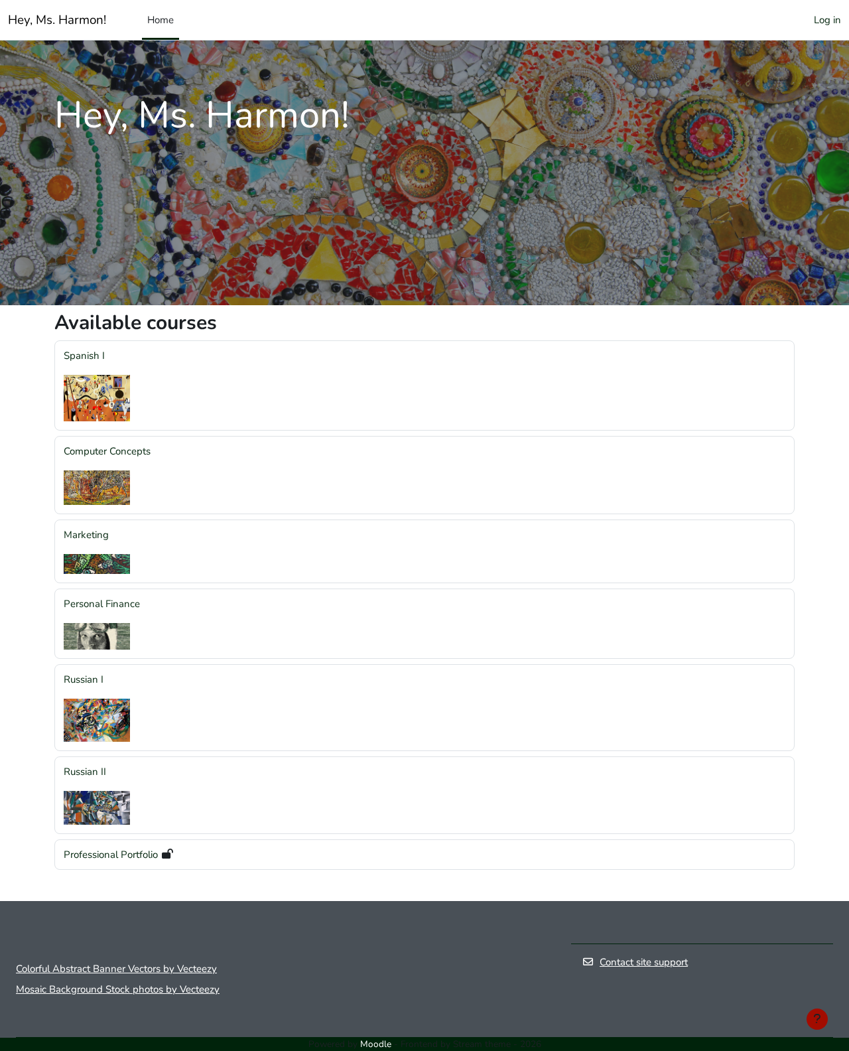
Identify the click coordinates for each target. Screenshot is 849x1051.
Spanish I (84, 355)
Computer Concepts (107, 451)
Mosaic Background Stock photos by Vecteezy (118, 989)
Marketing (86, 534)
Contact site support (644, 962)
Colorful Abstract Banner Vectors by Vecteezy (116, 968)
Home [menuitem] (160, 20)
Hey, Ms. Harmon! (57, 20)
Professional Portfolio (111, 854)
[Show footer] (817, 1019)
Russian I (83, 679)
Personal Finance (102, 603)
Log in (827, 20)
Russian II (85, 771)
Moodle (375, 1044)
